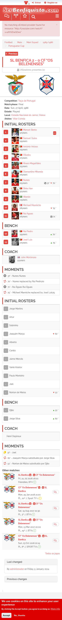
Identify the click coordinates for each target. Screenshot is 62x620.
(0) (32, 70)
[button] (56, 24)
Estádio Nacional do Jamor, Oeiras (28, 115)
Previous (13, 53)
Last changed (14, 561)
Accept (6, 615)
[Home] (30, 9)
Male (19, 42)
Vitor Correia (19, 119)
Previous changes (17, 579)
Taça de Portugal (26, 101)
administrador (17, 569)
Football (9, 42)
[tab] (31, 562)
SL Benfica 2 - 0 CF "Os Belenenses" (31, 62)
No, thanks (19, 615)
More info (55, 609)
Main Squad (32, 42)
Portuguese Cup (16, 46)
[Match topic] (55, 492)
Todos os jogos (52, 553)
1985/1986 (48, 42)
